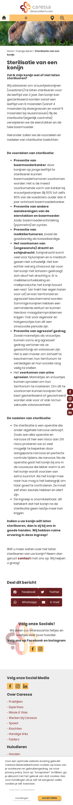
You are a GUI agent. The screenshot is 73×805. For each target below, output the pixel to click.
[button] (26, 18)
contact (24, 558)
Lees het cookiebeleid (22, 789)
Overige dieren (24, 51)
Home (10, 51)
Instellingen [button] (21, 798)
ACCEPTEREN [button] (49, 798)
